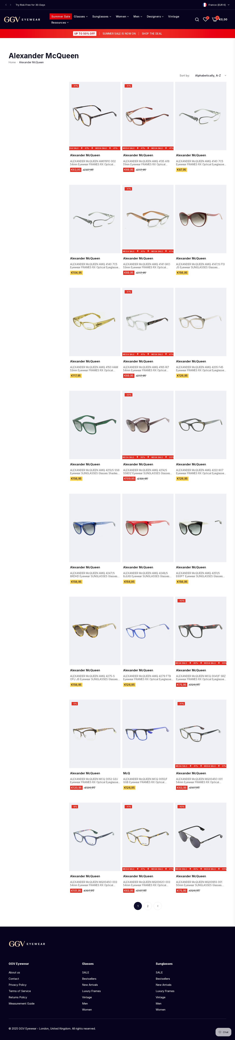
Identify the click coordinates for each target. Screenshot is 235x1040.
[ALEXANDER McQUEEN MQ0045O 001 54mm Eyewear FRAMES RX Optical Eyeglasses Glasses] (200, 734)
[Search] (197, 19)
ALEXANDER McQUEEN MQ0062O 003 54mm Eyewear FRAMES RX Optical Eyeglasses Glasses (146, 884)
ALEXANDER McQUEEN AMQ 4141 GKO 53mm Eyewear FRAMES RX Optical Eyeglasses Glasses (146, 266)
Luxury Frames (91, 991)
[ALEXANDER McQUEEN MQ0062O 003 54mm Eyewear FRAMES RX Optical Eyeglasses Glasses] (147, 837)
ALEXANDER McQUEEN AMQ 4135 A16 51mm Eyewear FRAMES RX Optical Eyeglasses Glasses (146, 163)
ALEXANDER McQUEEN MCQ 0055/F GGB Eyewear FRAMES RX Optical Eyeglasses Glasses (145, 781)
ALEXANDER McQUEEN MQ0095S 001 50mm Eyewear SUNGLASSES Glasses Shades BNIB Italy (199, 884)
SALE (85, 972)
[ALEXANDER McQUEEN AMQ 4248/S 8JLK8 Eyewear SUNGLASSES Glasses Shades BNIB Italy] (147, 528)
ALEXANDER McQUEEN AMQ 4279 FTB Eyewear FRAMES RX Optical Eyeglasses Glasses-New (147, 678)
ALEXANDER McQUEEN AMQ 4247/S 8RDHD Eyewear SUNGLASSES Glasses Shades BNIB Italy (93, 575)
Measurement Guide (22, 1003)
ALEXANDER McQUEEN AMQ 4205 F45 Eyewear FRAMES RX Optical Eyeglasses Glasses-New (200, 369)
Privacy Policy (17, 984)
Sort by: (185, 75)
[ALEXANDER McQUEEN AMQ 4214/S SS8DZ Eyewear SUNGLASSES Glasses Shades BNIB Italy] (147, 425)
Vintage (87, 997)
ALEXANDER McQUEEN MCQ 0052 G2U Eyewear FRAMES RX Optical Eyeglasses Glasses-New (94, 781)
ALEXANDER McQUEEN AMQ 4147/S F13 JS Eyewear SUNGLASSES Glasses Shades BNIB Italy (200, 266)
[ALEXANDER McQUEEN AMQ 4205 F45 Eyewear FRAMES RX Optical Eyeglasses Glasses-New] (200, 322)
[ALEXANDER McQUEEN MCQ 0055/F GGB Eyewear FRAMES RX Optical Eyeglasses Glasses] (147, 734)
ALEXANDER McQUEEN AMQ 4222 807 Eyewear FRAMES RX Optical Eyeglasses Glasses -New (200, 472)
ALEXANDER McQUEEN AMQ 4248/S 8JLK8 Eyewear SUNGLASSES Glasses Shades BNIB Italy (146, 575)
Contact (14, 978)
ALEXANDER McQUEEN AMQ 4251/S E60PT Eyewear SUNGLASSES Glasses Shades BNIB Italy (199, 575)
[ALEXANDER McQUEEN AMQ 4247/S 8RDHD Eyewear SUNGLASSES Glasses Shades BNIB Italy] (94, 528)
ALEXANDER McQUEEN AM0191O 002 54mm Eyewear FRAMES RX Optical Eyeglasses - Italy (93, 163)
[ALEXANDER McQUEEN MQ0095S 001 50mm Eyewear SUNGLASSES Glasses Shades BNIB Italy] (200, 837)
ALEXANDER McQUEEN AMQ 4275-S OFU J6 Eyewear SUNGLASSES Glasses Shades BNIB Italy (94, 678)
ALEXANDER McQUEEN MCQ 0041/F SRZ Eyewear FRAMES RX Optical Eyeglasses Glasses (201, 678)
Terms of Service (20, 991)
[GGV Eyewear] (22, 19)
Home (12, 62)
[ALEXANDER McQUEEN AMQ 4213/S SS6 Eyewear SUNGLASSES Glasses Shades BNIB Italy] (94, 425)
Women (87, 1009)
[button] (10, 4)
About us (14, 972)
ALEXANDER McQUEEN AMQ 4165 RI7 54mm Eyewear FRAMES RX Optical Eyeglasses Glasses (146, 369)
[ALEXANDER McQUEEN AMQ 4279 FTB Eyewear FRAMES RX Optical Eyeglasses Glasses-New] (147, 631)
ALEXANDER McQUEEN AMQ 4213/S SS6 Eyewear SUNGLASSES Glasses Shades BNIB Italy (95, 472)
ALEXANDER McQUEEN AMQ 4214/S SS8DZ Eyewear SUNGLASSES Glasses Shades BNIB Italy (146, 472)
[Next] (158, 906)
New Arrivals (90, 984)
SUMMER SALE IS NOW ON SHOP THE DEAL (118, 33)
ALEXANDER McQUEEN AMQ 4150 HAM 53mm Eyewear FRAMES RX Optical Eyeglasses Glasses (94, 369)
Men (85, 1003)
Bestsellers (89, 978)
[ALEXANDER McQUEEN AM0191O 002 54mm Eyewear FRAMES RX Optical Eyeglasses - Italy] (94, 116)
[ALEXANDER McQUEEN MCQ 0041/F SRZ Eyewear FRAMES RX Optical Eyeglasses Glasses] (200, 631)
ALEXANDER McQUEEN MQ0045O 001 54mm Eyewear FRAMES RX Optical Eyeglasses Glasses (199, 781)
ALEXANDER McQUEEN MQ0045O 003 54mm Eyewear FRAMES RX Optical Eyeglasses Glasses (93, 884)
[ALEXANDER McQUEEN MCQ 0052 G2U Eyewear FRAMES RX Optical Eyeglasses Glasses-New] (94, 734)
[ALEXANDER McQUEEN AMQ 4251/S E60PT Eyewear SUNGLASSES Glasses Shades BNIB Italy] (200, 528)
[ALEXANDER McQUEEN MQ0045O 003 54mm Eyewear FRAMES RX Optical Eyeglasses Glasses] (94, 837)
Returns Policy (18, 997)
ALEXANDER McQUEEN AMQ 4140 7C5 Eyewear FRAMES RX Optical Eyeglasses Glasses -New (200, 163)
